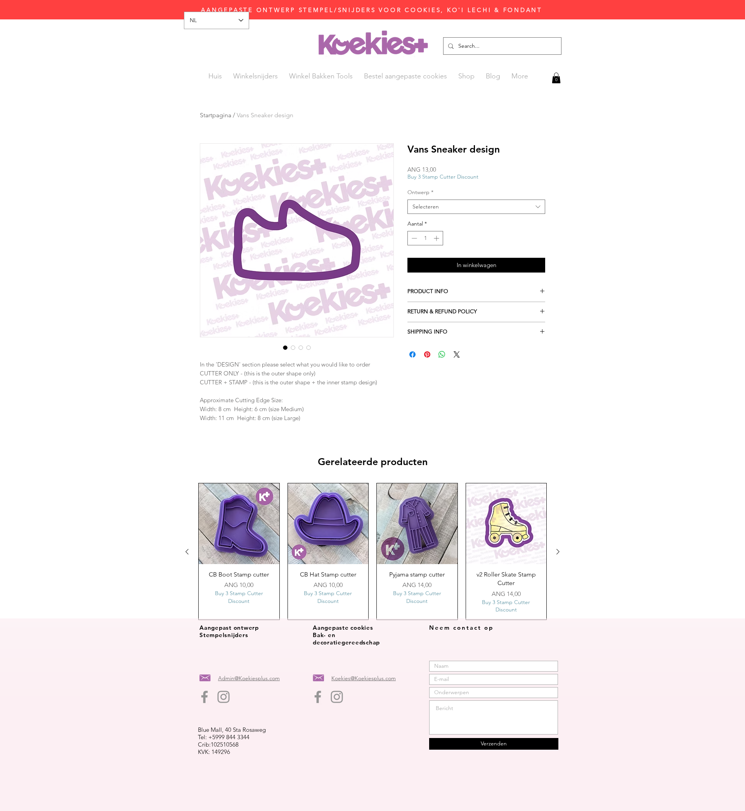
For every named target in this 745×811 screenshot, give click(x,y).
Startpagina (215, 115)
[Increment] (437, 238)
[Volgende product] (558, 551)
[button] (556, 78)
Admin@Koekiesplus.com (249, 678)
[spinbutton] (425, 238)
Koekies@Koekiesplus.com (363, 678)
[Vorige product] (187, 551)
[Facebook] (204, 697)
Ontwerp (420, 192)
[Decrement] (413, 238)
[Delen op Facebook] (412, 354)
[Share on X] (456, 354)
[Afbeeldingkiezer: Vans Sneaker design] (285, 347)
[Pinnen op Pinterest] (427, 354)
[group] (372, 551)
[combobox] (476, 207)
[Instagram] (223, 697)
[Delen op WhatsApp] (442, 354)
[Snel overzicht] (239, 523)
